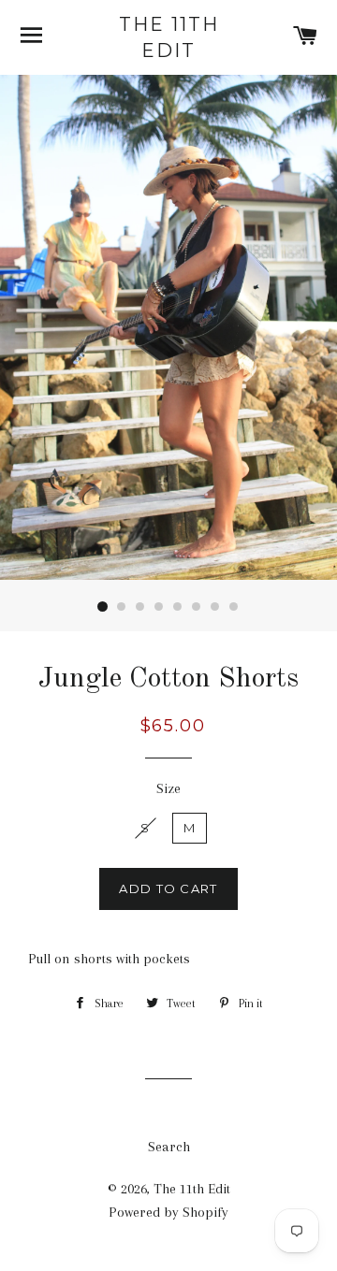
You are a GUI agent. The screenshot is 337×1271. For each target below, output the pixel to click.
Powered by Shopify (168, 1212)
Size (168, 788)
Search (169, 1146)
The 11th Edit (169, 37)
